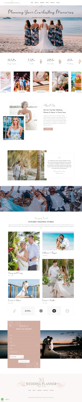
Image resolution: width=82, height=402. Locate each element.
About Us (36, 2)
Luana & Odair (14, 300)
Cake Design (41, 92)
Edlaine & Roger (49, 253)
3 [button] (44, 181)
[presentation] (2, 82)
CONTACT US (48, 129)
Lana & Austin (48, 300)
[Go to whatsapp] (2, 399)
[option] (27, 165)
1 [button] (41, 181)
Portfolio (52, 2)
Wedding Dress (60, 92)
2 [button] (43, 181)
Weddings (42, 2)
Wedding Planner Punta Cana (41, 397)
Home (32, 2)
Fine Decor (22, 92)
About (34, 390)
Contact (58, 2)
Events (47, 2)
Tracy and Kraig (15, 273)
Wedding (39, 390)
